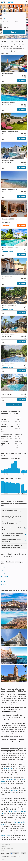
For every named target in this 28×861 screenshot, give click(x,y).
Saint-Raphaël (4, 579)
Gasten (4, 25)
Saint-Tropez (4, 582)
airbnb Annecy (5, 835)
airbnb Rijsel (8, 768)
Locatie (5, 13)
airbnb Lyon (14, 790)
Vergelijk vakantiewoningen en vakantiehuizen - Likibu (7, 1)
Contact (3, 859)
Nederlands (15, 853)
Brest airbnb (11, 779)
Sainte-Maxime (5, 585)
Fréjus (2, 570)
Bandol (3, 567)
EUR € (23, 853)
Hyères (3, 573)
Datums (5, 19)
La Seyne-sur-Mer (6, 576)
